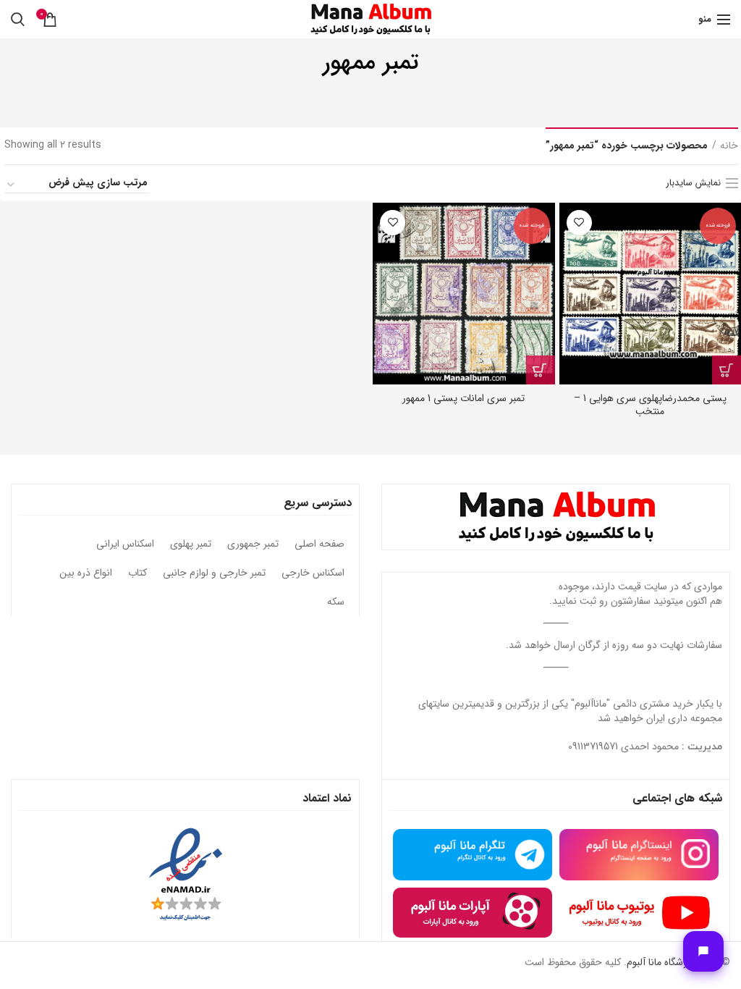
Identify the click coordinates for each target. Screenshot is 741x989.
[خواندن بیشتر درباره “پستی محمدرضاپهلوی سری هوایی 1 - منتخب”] (726, 369)
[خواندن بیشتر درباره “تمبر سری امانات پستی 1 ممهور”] (540, 369)
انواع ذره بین (85, 573)
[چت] (703, 951)
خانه (729, 146)
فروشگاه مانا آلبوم (661, 962)
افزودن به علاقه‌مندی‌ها (579, 222)
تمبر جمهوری (253, 544)
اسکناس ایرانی (125, 544)
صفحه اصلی (319, 544)
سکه (335, 602)
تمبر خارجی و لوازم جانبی (214, 573)
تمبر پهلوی (190, 544)
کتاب (137, 573)
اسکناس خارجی (312, 573)
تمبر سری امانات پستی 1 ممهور (463, 398)
